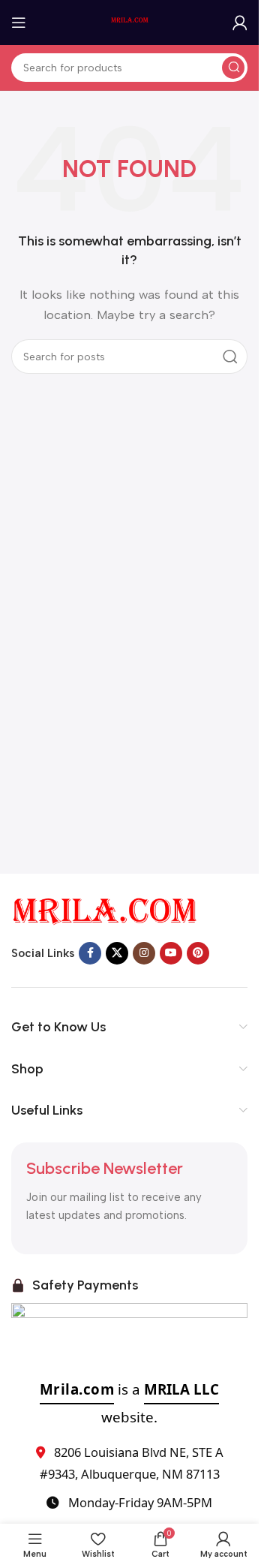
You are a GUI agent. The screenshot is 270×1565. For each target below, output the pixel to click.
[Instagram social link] (144, 953)
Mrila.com (77, 1389)
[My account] (240, 23)
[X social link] (117, 953)
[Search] (233, 67)
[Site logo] (129, 22)
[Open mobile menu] (19, 23)
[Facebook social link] (90, 953)
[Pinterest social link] (198, 953)
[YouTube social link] (171, 953)
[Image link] (105, 910)
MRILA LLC (181, 1389)
